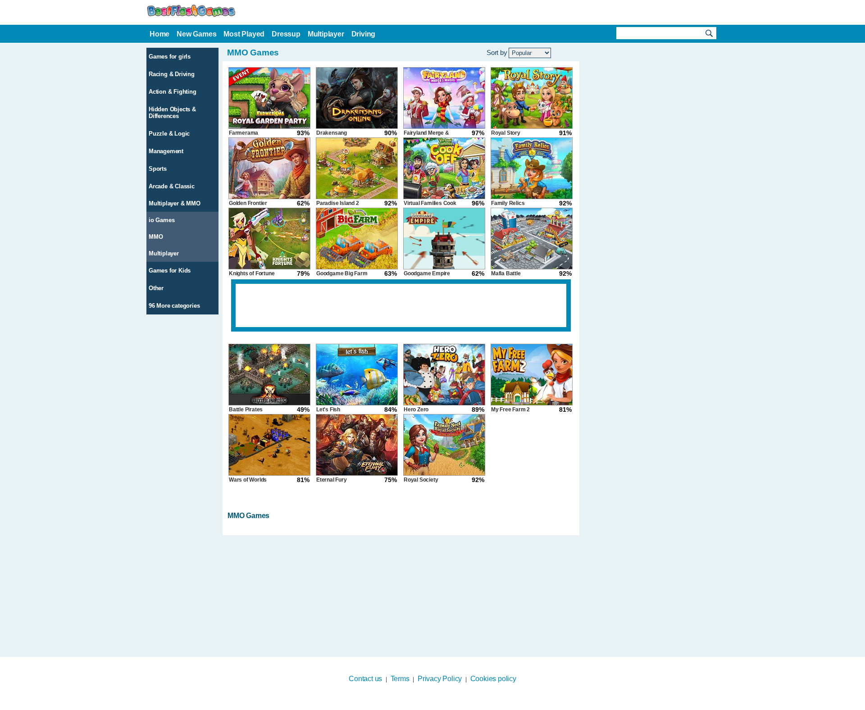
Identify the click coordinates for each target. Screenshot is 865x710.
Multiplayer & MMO (174, 203)
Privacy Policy (440, 679)
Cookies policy (493, 679)
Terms (400, 679)
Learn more (427, 704)
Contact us (365, 679)
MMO (156, 236)
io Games (161, 220)
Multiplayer (164, 253)
